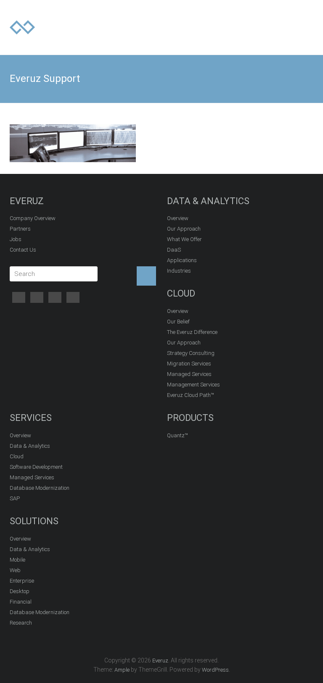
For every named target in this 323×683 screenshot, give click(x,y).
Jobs (15, 239)
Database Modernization (39, 488)
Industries (179, 271)
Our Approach (184, 229)
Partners (20, 229)
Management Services (193, 384)
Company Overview (33, 218)
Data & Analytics (30, 446)
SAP (15, 498)
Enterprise (22, 581)
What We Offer (184, 239)
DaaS (174, 250)
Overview (177, 218)
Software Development (36, 467)
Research (21, 623)
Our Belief (178, 321)
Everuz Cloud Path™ (190, 395)
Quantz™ (177, 435)
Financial (21, 602)
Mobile (17, 560)
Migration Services (189, 363)
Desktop (19, 591)
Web (15, 570)
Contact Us (23, 250)
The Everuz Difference (192, 332)
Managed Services (189, 374)
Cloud (17, 456)
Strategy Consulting (190, 353)
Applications (182, 260)
